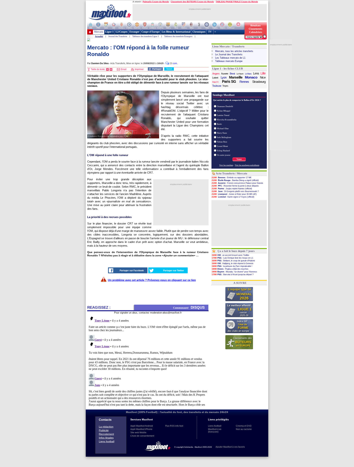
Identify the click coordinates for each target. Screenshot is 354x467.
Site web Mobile (138, 432)
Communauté (189, 307)
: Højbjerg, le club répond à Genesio (232, 263)
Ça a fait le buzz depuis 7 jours (236, 251)
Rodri (219, 124)
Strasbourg (259, 81)
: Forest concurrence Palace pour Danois (237, 183)
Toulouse (216, 85)
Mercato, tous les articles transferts (234, 51)
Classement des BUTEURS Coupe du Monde (192, 2)
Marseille (235, 77)
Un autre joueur (223, 155)
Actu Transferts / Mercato (231, 173)
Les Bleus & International (176, 31)
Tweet (169, 69)
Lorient (215, 77)
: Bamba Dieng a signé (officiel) (235, 180)
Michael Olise (223, 128)
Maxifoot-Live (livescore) (214, 430)
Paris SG (229, 81)
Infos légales (106, 437)
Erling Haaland (223, 150)
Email (123, 69)
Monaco (251, 77)
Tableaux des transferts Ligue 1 (145, 36)
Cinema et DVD (243, 426)
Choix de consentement (142, 436)
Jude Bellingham (224, 137)
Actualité (99, 36)
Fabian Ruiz (222, 142)
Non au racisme (244, 429)
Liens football (106, 441)
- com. (171, 63)
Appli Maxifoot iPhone (141, 429)
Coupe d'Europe (150, 31)
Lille (263, 73)
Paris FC (215, 82)
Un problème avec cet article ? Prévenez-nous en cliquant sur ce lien (152, 280)
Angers (215, 73)
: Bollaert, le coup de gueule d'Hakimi (233, 260)
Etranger (134, 31)
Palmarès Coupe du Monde (156, 2)
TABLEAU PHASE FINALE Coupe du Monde (237, 2)
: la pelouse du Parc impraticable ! (232, 266)
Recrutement (106, 434)
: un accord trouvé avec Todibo (230, 255)
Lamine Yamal (223, 115)
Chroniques (198, 31)
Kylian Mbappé (223, 111)
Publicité (104, 430)
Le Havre (240, 74)
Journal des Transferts (117, 36)
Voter (239, 159)
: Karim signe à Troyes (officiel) (233, 197)
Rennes (244, 81)
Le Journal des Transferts (228, 54)
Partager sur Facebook (132, 270)
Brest (232, 73)
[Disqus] (148, 360)
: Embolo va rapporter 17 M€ (231, 177)
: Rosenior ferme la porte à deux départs (235, 186)
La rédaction (106, 426)
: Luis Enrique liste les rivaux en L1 (232, 258)
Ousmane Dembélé (225, 106)
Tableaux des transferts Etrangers (178, 36)
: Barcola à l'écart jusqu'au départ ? (233, 274)
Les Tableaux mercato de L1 (230, 57)
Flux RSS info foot (174, 426)
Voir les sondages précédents (247, 165)
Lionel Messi (222, 146)
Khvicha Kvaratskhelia (226, 120)
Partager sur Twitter (173, 270)
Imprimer (139, 69)
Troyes (225, 86)
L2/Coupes (121, 31)
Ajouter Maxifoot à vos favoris (230, 447)
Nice (263, 77)
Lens (256, 73)
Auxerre (224, 73)
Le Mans (248, 74)
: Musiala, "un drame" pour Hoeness (234, 272)
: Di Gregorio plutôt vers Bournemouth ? (235, 191)
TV (209, 31)
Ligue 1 (109, 31)
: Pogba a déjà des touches (230, 269)
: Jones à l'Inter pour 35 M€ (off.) (234, 194)
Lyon (223, 77)
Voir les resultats (226, 165)
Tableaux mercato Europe (228, 61)
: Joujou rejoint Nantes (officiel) (232, 188)
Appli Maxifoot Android (141, 426)
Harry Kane (222, 133)
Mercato (98, 31)
